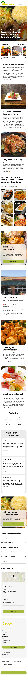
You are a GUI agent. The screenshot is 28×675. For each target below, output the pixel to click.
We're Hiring (5, 636)
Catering (4, 642)
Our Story (4, 632)
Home (3, 627)
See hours (22, 607)
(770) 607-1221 (6, 600)
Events (3, 634)
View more (5, 449)
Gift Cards (4, 638)
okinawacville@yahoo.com (9, 603)
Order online (13, 611)
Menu (20, 3)
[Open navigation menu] (24, 3)
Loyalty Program (6, 640)
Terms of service (6, 652)
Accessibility (5, 654)
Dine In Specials (6, 630)
